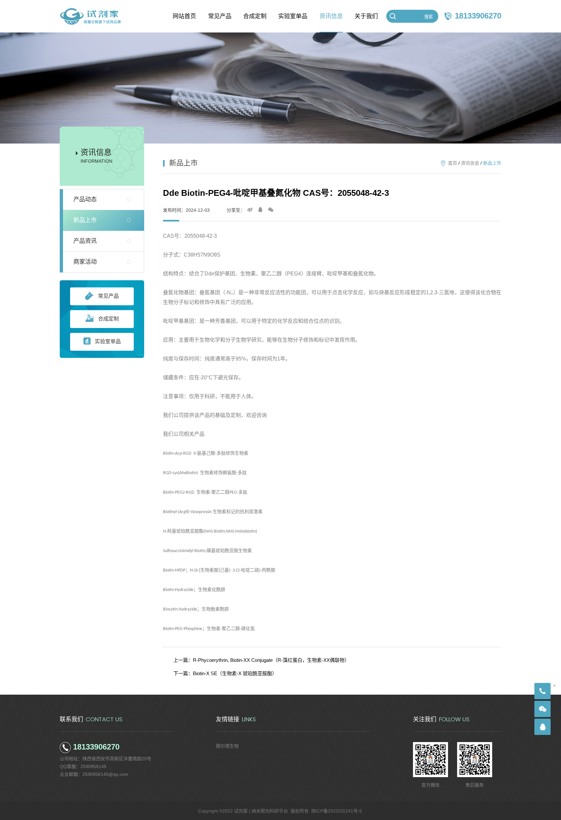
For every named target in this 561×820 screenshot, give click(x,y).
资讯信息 (470, 163)
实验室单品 (108, 341)
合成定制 (108, 319)
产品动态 (85, 199)
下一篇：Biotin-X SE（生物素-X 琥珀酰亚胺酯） (225, 673)
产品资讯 (85, 241)
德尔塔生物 (227, 746)
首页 (452, 163)
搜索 (428, 16)
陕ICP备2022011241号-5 (336, 811)
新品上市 (85, 220)
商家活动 (85, 262)
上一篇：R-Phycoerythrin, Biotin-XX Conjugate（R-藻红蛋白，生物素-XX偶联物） (261, 660)
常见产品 (108, 296)
